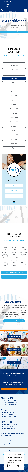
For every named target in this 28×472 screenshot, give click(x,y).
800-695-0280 (6, 3)
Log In (6, 6)
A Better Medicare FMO (14, 349)
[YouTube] (14, 201)
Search (7, 1)
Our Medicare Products (14, 336)
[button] (25, 10)
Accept (11, 466)
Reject (18, 466)
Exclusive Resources (14, 362)
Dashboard (6, 4)
